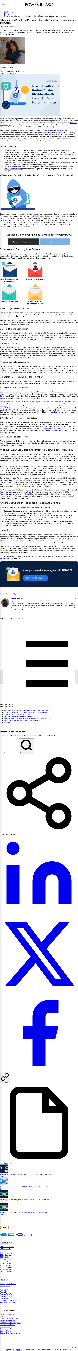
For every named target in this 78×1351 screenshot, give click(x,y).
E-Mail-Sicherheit (9, 27)
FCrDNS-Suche (5, 1263)
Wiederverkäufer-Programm (10, 1323)
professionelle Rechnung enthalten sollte (54, 428)
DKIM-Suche (4, 1257)
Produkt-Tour (5, 1286)
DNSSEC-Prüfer (6, 1271)
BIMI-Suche (4, 1261)
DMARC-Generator (7, 1247)
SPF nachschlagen (7, 1253)
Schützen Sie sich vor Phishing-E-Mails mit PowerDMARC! (25, 712)
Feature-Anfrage (6, 1327)
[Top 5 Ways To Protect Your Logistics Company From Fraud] (1, 677)
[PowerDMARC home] (39, 4)
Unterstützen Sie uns (7, 1314)
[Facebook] (39, 1071)
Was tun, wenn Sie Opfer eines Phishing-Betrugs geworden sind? (28, 718)
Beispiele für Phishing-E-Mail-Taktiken (18, 716)
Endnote (7, 722)
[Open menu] (3, 4)
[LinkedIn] (75, 599)
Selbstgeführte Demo (8, 1284)
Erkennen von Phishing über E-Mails (17, 714)
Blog (1, 27)
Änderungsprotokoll (7, 1329)
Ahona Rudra (8, 67)
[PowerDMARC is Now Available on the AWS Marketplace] (76, 677)
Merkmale (3, 1288)
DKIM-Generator (6, 1255)
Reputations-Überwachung (10, 1300)
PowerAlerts (4, 1298)
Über (2, 594)
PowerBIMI (4, 1292)
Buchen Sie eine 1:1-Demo (9, 1319)
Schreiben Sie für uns (7, 1325)
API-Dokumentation (7, 1302)
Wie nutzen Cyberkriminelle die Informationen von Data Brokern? (27, 710)
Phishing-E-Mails (63, 130)
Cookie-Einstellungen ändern (10, 1333)
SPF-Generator (5, 1251)
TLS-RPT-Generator (7, 1269)
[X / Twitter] (39, 992)
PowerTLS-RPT (6, 1296)
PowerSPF (4, 1290)
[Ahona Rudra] (12, 64)
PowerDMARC (44, 601)
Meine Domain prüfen (26, 753)
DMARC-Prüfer (5, 1249)
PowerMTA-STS (6, 1294)
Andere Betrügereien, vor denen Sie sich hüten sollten (23, 720)
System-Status (5, 1331)
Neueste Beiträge (11, 594)
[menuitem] (13, 1349)
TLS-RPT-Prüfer (6, 1265)
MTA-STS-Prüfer (6, 1267)
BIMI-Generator (5, 1259)
